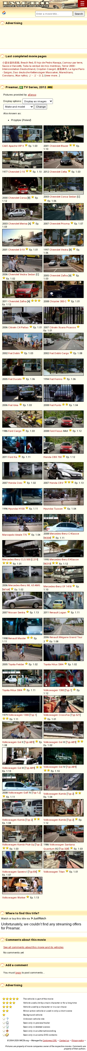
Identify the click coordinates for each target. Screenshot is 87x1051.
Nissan (12, 612)
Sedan (72, 196)
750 (60, 457)
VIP (20, 145)
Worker (21, 897)
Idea (15, 405)
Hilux (55, 664)
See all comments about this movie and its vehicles (33, 947)
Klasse (75, 533)
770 (25, 534)
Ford (10, 431)
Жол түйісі (21, 75)
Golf (25, 792)
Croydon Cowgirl (46, 69)
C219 (34, 559)
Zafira (64, 275)
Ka (15, 457)
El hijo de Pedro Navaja (47, 62)
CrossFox (64, 714)
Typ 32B (64, 848)
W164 (6, 589)
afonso (32, 94)
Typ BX (32, 871)
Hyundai (13, 508)
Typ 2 (70, 793)
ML (29, 585)
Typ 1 (68, 690)
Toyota (12, 664)
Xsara (62, 327)
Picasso (71, 327)
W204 (47, 537)
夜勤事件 (62, 69)
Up (32, 844)
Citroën (12, 327)
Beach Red (27, 62)
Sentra (21, 612)
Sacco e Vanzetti (11, 65)
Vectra (64, 249)
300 (62, 301)
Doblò (16, 353)
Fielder (20, 664)
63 (32, 585)
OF (63, 586)
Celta (64, 171)
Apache (13, 145)
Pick (27, 844)
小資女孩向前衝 (10, 62)
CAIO (5, 145)
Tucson (58, 508)
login (18, 972)
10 (23, 171)
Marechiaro (65, 72)
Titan (62, 871)
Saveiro (21, 871)
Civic (19, 482)
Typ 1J (36, 792)
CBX (54, 457)
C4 (18, 327)
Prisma (65, 223)
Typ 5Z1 (75, 714)
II (23, 145)
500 (28, 559)
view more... (52, 75)
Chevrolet (55, 145)
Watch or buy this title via (16, 918)
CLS (23, 559)
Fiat (10, 353)
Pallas (25, 327)
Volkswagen (51, 690)
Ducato (17, 379)
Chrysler (54, 301)
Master (22, 638)
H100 (22, 508)
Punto (57, 405)
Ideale (18, 534)
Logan (62, 612)
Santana (70, 844)
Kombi (62, 793)
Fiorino (58, 379)
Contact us (64, 1040)
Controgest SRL (50, 1040)
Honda (47, 457)
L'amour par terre (72, 62)
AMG (37, 585)
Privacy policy (78, 1040)
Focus (58, 431)
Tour (79, 637)
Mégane (63, 637)
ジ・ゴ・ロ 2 (36, 75)
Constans (8, 75)
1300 (61, 690)
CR (59, 482)
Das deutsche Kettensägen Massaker (35, 72)
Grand (73, 637)
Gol (19, 742)
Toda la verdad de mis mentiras (41, 65)
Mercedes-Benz (59, 533)
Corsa (23, 197)
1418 (68, 586)
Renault (54, 612)
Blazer (64, 145)
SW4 (60, 664)
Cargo (65, 353)
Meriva (23, 223)
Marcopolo (8, 534)
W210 (47, 563)
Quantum (49, 848)
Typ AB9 (29, 742)
